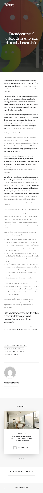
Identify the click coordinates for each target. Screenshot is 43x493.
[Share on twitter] (13, 471)
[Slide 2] (21, 458)
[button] (38, 5)
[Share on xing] (29, 471)
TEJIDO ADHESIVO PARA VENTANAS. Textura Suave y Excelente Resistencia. (21, 439)
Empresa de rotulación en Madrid (15, 345)
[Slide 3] (24, 458)
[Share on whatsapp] (24, 471)
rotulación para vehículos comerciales (19, 164)
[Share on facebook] (10, 471)
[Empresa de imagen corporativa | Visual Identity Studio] (9, 5)
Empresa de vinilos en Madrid (14, 348)
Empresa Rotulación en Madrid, (14, 351)
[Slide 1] (19, 458)
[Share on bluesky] (27, 471)
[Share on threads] (16, 471)
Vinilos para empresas (11, 354)
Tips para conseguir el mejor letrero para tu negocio (21, 329)
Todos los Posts (21, 488)
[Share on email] (32, 471)
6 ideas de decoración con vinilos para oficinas (20, 327)
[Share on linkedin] (21, 471)
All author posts (11, 388)
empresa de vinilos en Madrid (13, 104)
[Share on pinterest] (19, 471)
